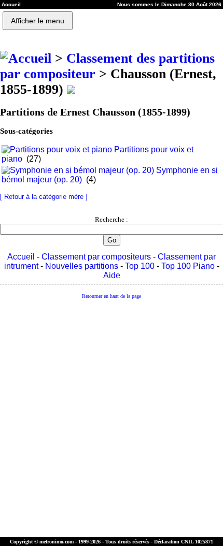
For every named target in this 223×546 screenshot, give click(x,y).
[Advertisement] (111, 418)
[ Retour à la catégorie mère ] (44, 196)
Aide (111, 275)
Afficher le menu (37, 21)
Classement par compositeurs (96, 256)
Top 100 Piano (188, 266)
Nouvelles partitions (81, 266)
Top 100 (140, 266)
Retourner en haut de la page (111, 296)
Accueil (21, 256)
